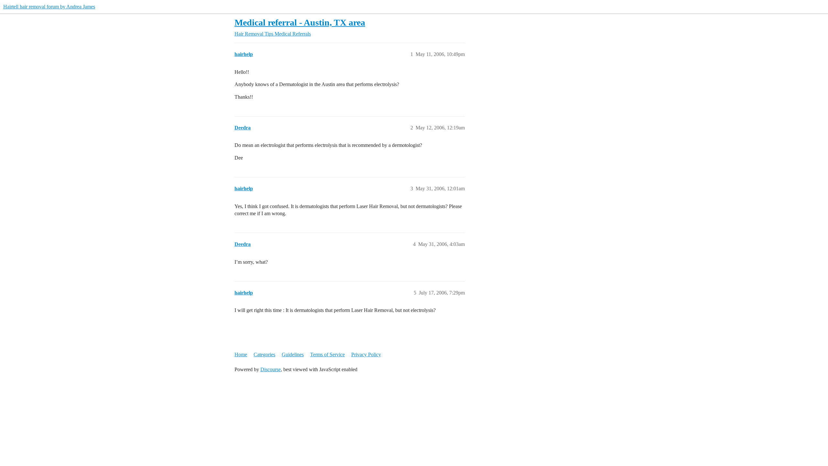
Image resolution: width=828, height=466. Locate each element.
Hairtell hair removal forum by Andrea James (49, 6)
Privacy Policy (366, 354)
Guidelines (293, 354)
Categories (264, 354)
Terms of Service (327, 354)
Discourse (270, 369)
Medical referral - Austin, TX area (299, 22)
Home (240, 354)
